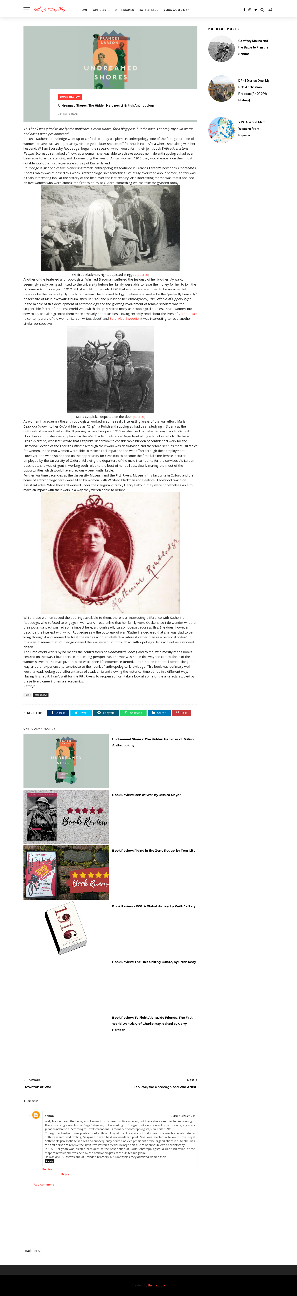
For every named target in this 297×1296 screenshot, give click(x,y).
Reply (49, 1161)
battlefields (148, 10)
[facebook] (244, 10)
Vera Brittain (188, 313)
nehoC (49, 1116)
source (143, 274)
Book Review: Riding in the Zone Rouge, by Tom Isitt (153, 851)
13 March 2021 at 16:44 (182, 1116)
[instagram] (250, 10)
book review (70, 96)
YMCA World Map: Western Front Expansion (251, 128)
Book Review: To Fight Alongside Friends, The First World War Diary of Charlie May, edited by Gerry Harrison (152, 1024)
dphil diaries (124, 10)
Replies (47, 1169)
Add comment (44, 1184)
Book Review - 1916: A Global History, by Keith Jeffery (153, 906)
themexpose (157, 1285)
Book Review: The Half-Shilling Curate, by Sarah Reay (154, 962)
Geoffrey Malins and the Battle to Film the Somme (253, 47)
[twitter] (255, 10)
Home (84, 10)
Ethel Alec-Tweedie (124, 318)
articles (99, 10)
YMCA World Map (176, 10)
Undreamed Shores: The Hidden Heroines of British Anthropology (153, 742)
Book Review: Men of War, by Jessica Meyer (146, 795)
